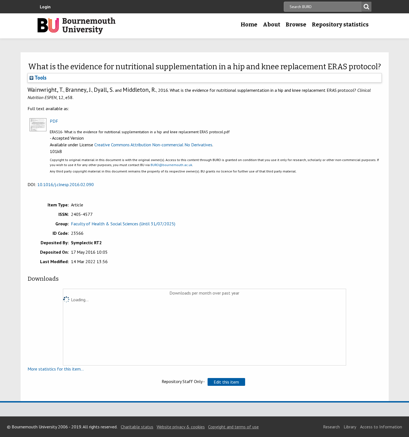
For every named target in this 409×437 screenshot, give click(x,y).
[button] (226, 382)
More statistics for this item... (56, 369)
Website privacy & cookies (181, 426)
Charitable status (137, 426)
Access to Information (381, 426)
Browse (296, 24)
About (271, 24)
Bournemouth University (76, 26)
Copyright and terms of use (233, 426)
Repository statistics (340, 24)
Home (249, 24)
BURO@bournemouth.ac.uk (171, 165)
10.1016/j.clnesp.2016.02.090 (65, 184)
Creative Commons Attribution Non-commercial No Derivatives (153, 144)
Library (350, 426)
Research (331, 426)
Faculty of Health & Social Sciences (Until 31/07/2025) (123, 223)
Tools (39, 77)
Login (45, 6)
